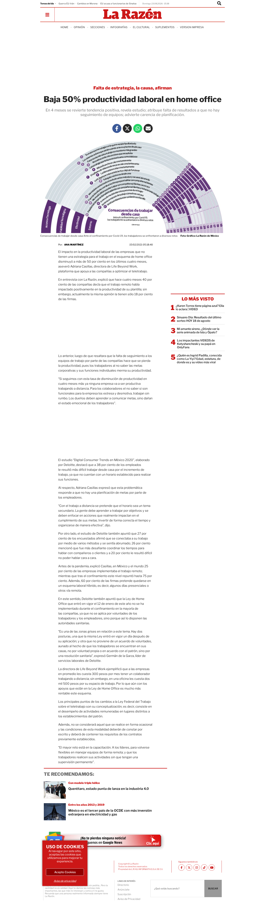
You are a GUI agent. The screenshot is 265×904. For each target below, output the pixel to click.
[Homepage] (132, 14)
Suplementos (165, 27)
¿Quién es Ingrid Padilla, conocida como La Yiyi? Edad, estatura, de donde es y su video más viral (199, 359)
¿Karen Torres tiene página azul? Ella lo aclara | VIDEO (200, 307)
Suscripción (124, 894)
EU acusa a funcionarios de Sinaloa (118, 3)
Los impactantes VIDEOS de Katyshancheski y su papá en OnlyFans (196, 344)
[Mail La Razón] (148, 128)
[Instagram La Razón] (196, 867)
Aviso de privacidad (65, 880)
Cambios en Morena (87, 3)
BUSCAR (213, 888)
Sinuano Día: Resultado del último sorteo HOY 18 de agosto (199, 319)
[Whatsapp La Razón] (137, 128)
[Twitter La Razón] (127, 128)
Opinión (79, 27)
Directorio (123, 884)
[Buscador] (219, 3)
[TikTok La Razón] (204, 867)
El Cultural (141, 27)
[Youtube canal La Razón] (212, 867)
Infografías (118, 27)
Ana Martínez (73, 244)
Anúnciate (123, 889)
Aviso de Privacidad (129, 898)
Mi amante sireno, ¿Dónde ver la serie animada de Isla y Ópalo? (198, 330)
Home (64, 27)
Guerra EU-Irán (66, 3)
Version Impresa (192, 27)
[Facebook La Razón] (116, 128)
